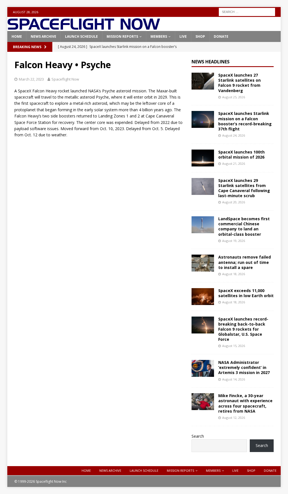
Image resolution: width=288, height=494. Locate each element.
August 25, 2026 (233, 97)
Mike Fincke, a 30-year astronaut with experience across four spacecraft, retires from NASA (245, 403)
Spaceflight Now (65, 79)
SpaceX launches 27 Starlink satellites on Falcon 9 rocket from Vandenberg (239, 82)
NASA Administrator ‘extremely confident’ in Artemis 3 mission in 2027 (244, 367)
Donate (221, 36)
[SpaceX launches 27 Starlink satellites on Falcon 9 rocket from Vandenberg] (203, 81)
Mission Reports (122, 36)
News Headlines (211, 62)
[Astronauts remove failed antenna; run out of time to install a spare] (203, 263)
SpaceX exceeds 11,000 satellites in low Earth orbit (246, 293)
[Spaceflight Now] (83, 27)
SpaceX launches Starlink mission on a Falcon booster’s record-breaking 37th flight (245, 121)
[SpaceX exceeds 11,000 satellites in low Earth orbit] (203, 296)
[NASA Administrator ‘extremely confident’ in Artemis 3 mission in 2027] (203, 368)
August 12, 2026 (233, 417)
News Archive (43, 36)
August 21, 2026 (233, 163)
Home (17, 36)
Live (183, 36)
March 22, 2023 (31, 79)
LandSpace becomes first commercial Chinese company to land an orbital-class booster (244, 226)
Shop (200, 36)
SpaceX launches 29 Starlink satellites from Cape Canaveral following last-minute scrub (244, 188)
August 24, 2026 (233, 135)
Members (158, 36)
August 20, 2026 (233, 202)
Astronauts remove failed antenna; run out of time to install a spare (244, 262)
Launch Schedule (81, 36)
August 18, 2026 (233, 274)
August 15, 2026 (233, 346)
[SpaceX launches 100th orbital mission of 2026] (203, 158)
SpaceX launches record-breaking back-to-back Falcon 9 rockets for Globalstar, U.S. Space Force (243, 329)
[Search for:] (247, 11)
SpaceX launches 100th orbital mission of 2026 (241, 154)
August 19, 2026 (233, 241)
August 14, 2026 (233, 379)
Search (198, 436)
